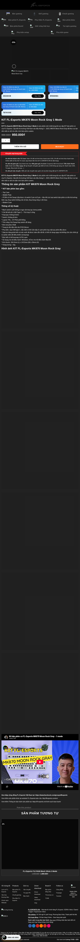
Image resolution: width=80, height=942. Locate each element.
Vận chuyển (27, 889)
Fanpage (59, 893)
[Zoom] (14, 66)
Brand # (48, 886)
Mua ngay (59, 147)
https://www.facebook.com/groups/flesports (51, 795)
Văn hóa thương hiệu (5, 896)
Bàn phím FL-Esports (16, 890)
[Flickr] (48, 926)
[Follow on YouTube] (45, 926)
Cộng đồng (59, 889)
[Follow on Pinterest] (37, 926)
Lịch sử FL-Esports (4, 890)
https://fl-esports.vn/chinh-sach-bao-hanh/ (46, 801)
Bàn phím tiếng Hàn (48, 890)
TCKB (47, 898)
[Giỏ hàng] (78, 5)
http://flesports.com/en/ (50, 798)
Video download (37, 898)
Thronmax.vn (49, 895)
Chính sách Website (4, 901)
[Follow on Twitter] (33, 926)
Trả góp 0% (26, 893)
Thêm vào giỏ (20, 146)
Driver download (37, 893)
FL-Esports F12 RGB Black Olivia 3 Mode (40, 871)
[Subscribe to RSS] (41, 926)
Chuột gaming (16, 895)
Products (15, 886)
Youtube (58, 896)
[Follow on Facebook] (30, 926)
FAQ (35, 903)
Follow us (59, 886)
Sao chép (38, 96)
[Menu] (2, 5)
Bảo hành (26, 896)
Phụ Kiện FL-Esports (16, 899)
